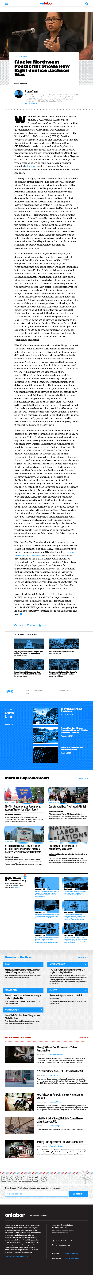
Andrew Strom (31, 91)
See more (82, 1038)
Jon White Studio (72, 1258)
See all (17, 887)
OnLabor (46, 3)
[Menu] (7, 4)
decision (31, 166)
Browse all (10, 725)
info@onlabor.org (71, 1254)
